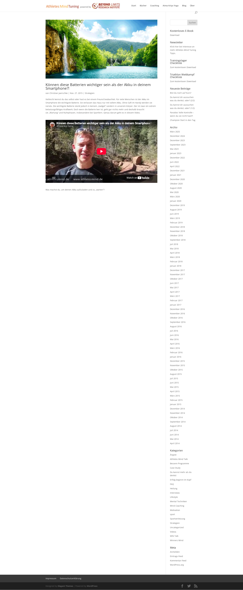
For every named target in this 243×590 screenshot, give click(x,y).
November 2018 (177, 231)
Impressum (51, 578)
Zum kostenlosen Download (183, 67)
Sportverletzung (177, 518)
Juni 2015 (174, 382)
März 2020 (175, 196)
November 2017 (177, 274)
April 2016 (175, 343)
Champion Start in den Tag (182, 120)
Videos (173, 531)
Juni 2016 (174, 335)
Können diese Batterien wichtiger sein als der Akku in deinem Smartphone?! (98, 86)
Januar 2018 (175, 266)
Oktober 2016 (176, 317)
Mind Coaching (177, 505)
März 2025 (175, 131)
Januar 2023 (175, 153)
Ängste (173, 454)
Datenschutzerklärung (70, 578)
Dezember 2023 (177, 140)
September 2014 (177, 421)
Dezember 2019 (177, 205)
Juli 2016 (174, 330)
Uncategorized (177, 527)
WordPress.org (177, 564)
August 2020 (176, 188)
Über (192, 6)
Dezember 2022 (177, 157)
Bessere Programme (179, 463)
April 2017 (175, 292)
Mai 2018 (174, 248)
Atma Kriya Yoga (170, 6)
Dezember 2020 (177, 179)
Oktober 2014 (176, 417)
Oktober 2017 (176, 278)
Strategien (89, 93)
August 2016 (176, 326)
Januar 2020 (175, 201)
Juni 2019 (174, 214)
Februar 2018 (176, 261)
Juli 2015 (174, 378)
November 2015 (177, 365)
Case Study (175, 467)
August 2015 (176, 374)
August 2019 (176, 209)
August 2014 (176, 426)
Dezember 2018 (177, 227)
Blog (184, 6)
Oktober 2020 (176, 183)
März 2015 (175, 395)
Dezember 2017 (177, 270)
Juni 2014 (174, 434)
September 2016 (177, 322)
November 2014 (177, 413)
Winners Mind (176, 540)
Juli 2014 (174, 430)
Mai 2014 (174, 439)
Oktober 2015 (176, 369)
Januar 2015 (175, 404)
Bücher (143, 6)
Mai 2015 (174, 387)
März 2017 (175, 296)
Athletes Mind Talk (179, 459)
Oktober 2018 (176, 235)
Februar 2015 (176, 400)
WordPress (92, 586)
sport (172, 514)
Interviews (175, 492)
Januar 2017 (175, 304)
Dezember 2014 (177, 408)
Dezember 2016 (177, 309)
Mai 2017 (174, 287)
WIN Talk (174, 536)
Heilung (173, 488)
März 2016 (175, 348)
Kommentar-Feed (178, 560)
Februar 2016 (176, 352)
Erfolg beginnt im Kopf (180, 479)
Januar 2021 (175, 175)
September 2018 (177, 240)
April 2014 (175, 443)
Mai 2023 (174, 149)
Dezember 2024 (177, 136)
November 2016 (177, 313)
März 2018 (175, 257)
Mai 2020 (174, 192)
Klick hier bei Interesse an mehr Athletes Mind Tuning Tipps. (183, 50)
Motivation (175, 510)
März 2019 (175, 218)
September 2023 (177, 144)
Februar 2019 (176, 222)
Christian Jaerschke (59, 93)
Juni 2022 (174, 162)
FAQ (172, 484)
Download (174, 35)
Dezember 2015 (177, 361)
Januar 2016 (175, 356)
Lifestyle (174, 497)
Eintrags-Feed (176, 556)
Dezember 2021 (177, 170)
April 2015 (175, 391)
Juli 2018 (174, 244)
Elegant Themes (65, 586)
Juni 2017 (174, 283)
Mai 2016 (174, 339)
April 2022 (175, 166)
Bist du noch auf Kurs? (180, 92)
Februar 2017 (176, 300)
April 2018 (175, 252)
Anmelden (175, 552)
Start (133, 6)
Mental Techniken (178, 501)
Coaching (154, 6)
